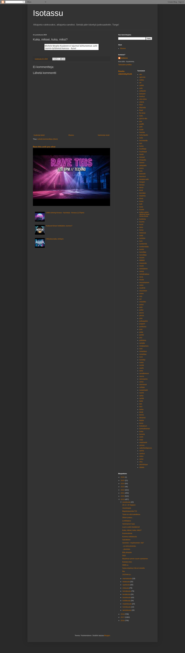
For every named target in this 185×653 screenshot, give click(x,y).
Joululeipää (126, 508)
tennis (141, 415)
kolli (140, 204)
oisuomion (143, 291)
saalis (141, 368)
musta (141, 280)
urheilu (142, 445)
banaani (142, 94)
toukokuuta (127, 597)
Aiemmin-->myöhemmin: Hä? (133, 543)
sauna (141, 376)
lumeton (142, 238)
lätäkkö (142, 260)
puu (140, 338)
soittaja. (142, 387)
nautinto (142, 288)
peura (141, 313)
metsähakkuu (144, 274)
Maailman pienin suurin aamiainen (135, 559)
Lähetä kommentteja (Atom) (47, 139)
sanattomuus (144, 373)
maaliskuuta (127, 604)
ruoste (141, 365)
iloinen (141, 163)
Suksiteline (126, 540)
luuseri (141, 258)
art (140, 83)
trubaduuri (143, 426)
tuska (141, 431)
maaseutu (143, 263)
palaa (141, 305)
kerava (141, 185)
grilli (140, 127)
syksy (141, 396)
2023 (123, 487)
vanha (141, 451)
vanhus (142, 454)
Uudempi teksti (39, 135)
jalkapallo (143, 165)
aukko (141, 85)
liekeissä (142, 233)
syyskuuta (126, 585)
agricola (142, 77)
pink (140, 318)
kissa (141, 198)
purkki (141, 335)
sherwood (143, 384)
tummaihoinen (144, 429)
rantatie (142, 343)
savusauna (143, 379)
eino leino (143, 99)
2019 (123, 499)
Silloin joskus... (127, 518)
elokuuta (126, 588)
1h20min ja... (127, 574)
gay (140, 121)
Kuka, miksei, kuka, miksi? (132, 530)
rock (140, 349)
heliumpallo (143, 135)
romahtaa (142, 354)
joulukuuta (127, 502)
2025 (123, 480)
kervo (141, 187)
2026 (123, 477)
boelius (142, 96)
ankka (141, 80)
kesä (141, 190)
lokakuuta (126, 582)
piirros (141, 315)
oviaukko (142, 302)
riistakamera (143, 346)
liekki (141, 236)
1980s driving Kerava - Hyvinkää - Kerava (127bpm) (65, 213)
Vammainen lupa (128, 524)
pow (140, 329)
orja (140, 296)
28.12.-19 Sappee (129, 505)
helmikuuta (127, 607)
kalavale (142, 174)
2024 (123, 484)
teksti (141, 412)
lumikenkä (143, 244)
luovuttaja (143, 255)
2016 (123, 620)
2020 (123, 496)
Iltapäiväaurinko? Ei (129, 511)
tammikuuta (127, 610)
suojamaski (143, 390)
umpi (141, 440)
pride (141, 332)
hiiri (140, 143)
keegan (142, 182)
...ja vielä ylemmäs (129, 546)
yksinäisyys (143, 464)
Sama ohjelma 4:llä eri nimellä (133, 568)
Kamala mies (127, 562)
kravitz (141, 210)
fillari (141, 105)
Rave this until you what (44, 147)
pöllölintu (142, 340)
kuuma (141, 222)
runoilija (142, 360)
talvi (140, 407)
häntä (141, 154)
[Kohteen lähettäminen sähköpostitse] (53, 59)
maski (141, 266)
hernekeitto (143, 141)
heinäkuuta (127, 591)
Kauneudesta (127, 533)
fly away (142, 113)
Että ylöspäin (127, 552)
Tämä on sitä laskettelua (131, 514)
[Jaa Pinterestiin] (64, 59)
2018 (123, 614)
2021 (123, 493)
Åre (123, 571)
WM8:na (125, 565)
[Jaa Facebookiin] (61, 59)
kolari (141, 201)
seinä (141, 382)
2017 (123, 617)
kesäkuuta (127, 594)
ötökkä (141, 467)
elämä (141, 102)
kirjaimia (142, 196)
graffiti (141, 124)
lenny (141, 230)
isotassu (124, 58)
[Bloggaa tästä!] (56, 59)
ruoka (141, 362)
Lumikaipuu (126, 521)
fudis (141, 116)
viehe (141, 459)
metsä (141, 271)
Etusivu (71, 135)
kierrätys (142, 193)
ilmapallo (142, 160)
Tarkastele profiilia (125, 65)
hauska (142, 132)
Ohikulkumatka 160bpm (55, 239)
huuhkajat (143, 152)
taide (141, 401)
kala (140, 171)
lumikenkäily (144, 247)
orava (141, 293)
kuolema (142, 219)
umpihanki (143, 442)
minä (141, 277)
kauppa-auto (144, 179)
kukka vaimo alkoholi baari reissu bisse (144, 214)
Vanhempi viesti (103, 135)
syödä (141, 398)
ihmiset (142, 157)
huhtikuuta (127, 601)
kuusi (141, 224)
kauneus (142, 176)
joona (141, 168)
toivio (141, 423)
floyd (141, 110)
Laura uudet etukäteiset (131, 527)
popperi (142, 324)
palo (141, 307)
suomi (141, 393)
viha (140, 462)
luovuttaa (142, 252)
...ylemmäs (126, 549)
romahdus (143, 351)
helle (141, 138)
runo (141, 357)
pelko (141, 310)
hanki (141, 130)
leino (141, 227)
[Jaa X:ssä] (58, 59)
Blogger (107, 635)
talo (140, 404)
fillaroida (142, 108)
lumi (140, 241)
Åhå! (124, 556)
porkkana (142, 327)
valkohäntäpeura (145, 448)
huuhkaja (142, 149)
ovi (140, 299)
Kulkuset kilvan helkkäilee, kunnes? (59, 226)
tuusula (142, 434)
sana (141, 371)
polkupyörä (143, 321)
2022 (123, 490)
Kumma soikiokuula (129, 537)
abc (140, 74)
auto (141, 88)
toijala (141, 420)
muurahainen (144, 282)
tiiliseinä (142, 418)
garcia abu (143, 118)
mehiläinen (143, 269)
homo (141, 146)
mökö (141, 285)
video (141, 456)
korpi (141, 207)
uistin (141, 437)
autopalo (142, 91)
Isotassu (48, 13)
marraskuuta (127, 579)
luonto (141, 249)
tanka (141, 409)
